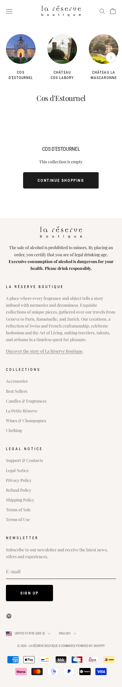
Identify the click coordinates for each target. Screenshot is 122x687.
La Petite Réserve (21, 411)
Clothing (14, 430)
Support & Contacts (24, 460)
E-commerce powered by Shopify (82, 646)
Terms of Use (18, 519)
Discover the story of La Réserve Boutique (44, 351)
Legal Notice (17, 470)
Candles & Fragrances (26, 401)
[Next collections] (111, 57)
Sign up (29, 593)
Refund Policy (18, 490)
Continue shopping (61, 180)
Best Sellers (16, 391)
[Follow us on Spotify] (9, 616)
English (64, 633)
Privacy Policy (19, 480)
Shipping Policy (20, 500)
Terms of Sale (18, 509)
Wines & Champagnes (26, 420)
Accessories (17, 381)
